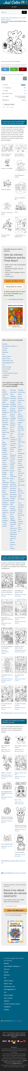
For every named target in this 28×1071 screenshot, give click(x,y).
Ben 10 (4, 416)
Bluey (4, 434)
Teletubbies (21, 481)
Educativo (5, 352)
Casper (4, 460)
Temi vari (4, 348)
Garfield (4, 518)
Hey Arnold (13, 392)
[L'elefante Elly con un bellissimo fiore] (21, 232)
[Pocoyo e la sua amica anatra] (7, 210)
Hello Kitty (13, 390)
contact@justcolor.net (16, 1063)
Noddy (12, 516)
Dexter (4, 476)
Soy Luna (20, 436)
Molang (12, 500)
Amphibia (5, 400)
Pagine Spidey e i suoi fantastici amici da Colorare (6, 776)
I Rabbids (12, 396)
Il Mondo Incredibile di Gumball (13, 404)
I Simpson (13, 400)
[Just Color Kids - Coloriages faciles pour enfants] (9, 1041)
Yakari (19, 519)
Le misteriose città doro (13, 455)
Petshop (12, 542)
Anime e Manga (6, 367)
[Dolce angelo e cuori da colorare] (21, 743)
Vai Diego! (21, 505)
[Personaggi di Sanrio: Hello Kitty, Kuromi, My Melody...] (7, 789)
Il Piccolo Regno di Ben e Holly (13, 410)
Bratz (3, 446)
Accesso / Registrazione (23, 2)
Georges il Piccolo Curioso (5, 522)
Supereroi (5, 371)
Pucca (19, 404)
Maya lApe (13, 490)
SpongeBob (21, 453)
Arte (3, 354)
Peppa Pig (13, 536)
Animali (4, 350)
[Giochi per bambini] (7, 187)
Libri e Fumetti (6, 369)
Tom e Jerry (21, 493)
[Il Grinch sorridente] (21, 850)
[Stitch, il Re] (21, 797)
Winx (19, 517)
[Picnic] (21, 209)
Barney (4, 410)
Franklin (4, 506)
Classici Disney (6, 356)
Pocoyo (8, 19)
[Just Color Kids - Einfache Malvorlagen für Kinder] (21, 1041)
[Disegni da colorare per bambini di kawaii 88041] (7, 814)
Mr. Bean (12, 506)
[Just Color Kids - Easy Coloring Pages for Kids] (4, 1041)
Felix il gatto (5, 500)
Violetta (20, 513)
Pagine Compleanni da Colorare (5, 652)
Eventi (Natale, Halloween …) (12, 966)
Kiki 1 (11, 433)
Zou (19, 531)
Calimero (4, 454)
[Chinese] (24, 1041)
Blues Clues (5, 432)
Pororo (20, 394)
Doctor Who (5, 478)
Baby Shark (5, 404)
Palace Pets (13, 528)
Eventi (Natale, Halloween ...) (10, 346)
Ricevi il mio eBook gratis (15, 910)
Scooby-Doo (21, 420)
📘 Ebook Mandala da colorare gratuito (11, 1020)
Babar (4, 402)
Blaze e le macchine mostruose (5, 422)
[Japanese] (14, 1042)
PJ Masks (20, 390)
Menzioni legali (6, 1035)
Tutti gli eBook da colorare (14, 286)
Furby (4, 508)
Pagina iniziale (4, 17)
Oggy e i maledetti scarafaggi (13, 520)
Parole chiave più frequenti (13, 1034)
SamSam (20, 418)
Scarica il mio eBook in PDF (14, 281)
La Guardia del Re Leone (13, 449)
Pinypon (12, 548)
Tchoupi (20, 475)
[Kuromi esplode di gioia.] (7, 841)
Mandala (4, 344)
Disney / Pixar (6, 358)
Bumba (4, 452)
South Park (21, 434)
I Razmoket (13, 398)
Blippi (4, 426)
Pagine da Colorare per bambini (15, 873)
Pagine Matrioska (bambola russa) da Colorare (6, 680)
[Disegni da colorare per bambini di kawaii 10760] (21, 823)
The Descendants (21, 485)
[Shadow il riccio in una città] (21, 770)
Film (3, 364)
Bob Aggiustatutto (5, 438)
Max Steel (13, 488)
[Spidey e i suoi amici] (7, 770)
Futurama (5, 510)
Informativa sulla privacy (16, 915)
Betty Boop (5, 418)
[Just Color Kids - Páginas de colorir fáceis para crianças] (15, 1041)
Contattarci (22, 1034)
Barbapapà (5, 406)
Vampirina (20, 507)
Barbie (4, 408)
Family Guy (5, 498)
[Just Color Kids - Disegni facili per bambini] (18, 1041)
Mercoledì (13, 492)
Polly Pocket (21, 392)
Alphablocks (5, 398)
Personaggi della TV (8, 362)
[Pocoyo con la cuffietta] (7, 166)
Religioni (4, 377)
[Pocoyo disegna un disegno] (21, 173)
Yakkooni (20, 521)
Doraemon (5, 484)
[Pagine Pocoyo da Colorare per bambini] (2, 873)
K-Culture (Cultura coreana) (10, 373)
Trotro (19, 503)
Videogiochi (5, 375)
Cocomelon (5, 470)
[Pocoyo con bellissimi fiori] (21, 195)
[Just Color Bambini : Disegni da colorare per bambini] (14, 2)
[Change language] (26, 2)
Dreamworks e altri (7, 360)
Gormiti (4, 526)
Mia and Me (13, 494)
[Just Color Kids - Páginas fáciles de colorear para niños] (12, 1041)
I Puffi (11, 394)
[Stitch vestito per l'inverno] (7, 743)
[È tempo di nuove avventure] (7, 232)
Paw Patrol (13, 530)
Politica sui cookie (14, 1035)
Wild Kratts (21, 515)
